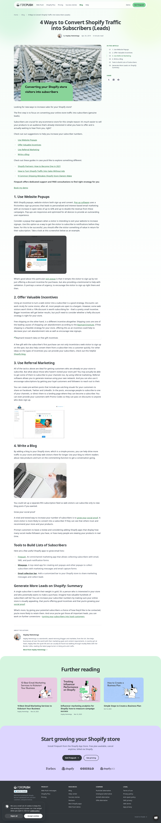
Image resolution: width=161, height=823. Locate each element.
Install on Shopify (140, 817)
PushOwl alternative (103, 791)
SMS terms (127, 804)
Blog (81, 5)
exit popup (51, 278)
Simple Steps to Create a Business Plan (122, 706)
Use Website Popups (27, 140)
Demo (128, 5)
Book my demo (21, 187)
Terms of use (128, 791)
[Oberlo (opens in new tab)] (87, 768)
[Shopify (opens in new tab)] (68, 768)
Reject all (14, 816)
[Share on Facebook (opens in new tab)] (118, 80)
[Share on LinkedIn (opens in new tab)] (114, 80)
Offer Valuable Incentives (29, 144)
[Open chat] (156, 818)
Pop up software (81, 202)
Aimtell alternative (102, 797)
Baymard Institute (85, 324)
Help (87, 5)
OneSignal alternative (104, 794)
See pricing (91, 758)
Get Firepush (139, 5)
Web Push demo (74, 807)
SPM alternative (101, 800)
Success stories (71, 5)
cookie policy (34, 811)
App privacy (127, 807)
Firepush (22, 556)
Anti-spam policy (129, 797)
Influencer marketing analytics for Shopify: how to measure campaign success (78, 709)
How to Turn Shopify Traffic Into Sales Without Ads (41, 171)
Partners (72, 800)
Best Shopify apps (75, 804)
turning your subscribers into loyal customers (63, 616)
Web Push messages (48, 791)
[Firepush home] (25, 5)
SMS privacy (127, 800)
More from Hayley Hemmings (34, 650)
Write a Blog (23, 154)
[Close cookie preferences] (7, 806)
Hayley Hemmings (72, 36)
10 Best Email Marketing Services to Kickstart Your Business (34, 707)
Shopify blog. (20, 354)
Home (16, 15)
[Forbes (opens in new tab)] (51, 768)
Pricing (60, 5)
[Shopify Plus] (107, 768)
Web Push (40, 5)
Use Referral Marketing (28, 149)
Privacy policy (128, 794)
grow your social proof (87, 517)
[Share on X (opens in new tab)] (109, 80)
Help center (73, 794)
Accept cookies (33, 816)
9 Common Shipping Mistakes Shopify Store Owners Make (45, 176)
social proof (19, 604)
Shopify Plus (50, 5)
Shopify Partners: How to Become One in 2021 (39, 166)
